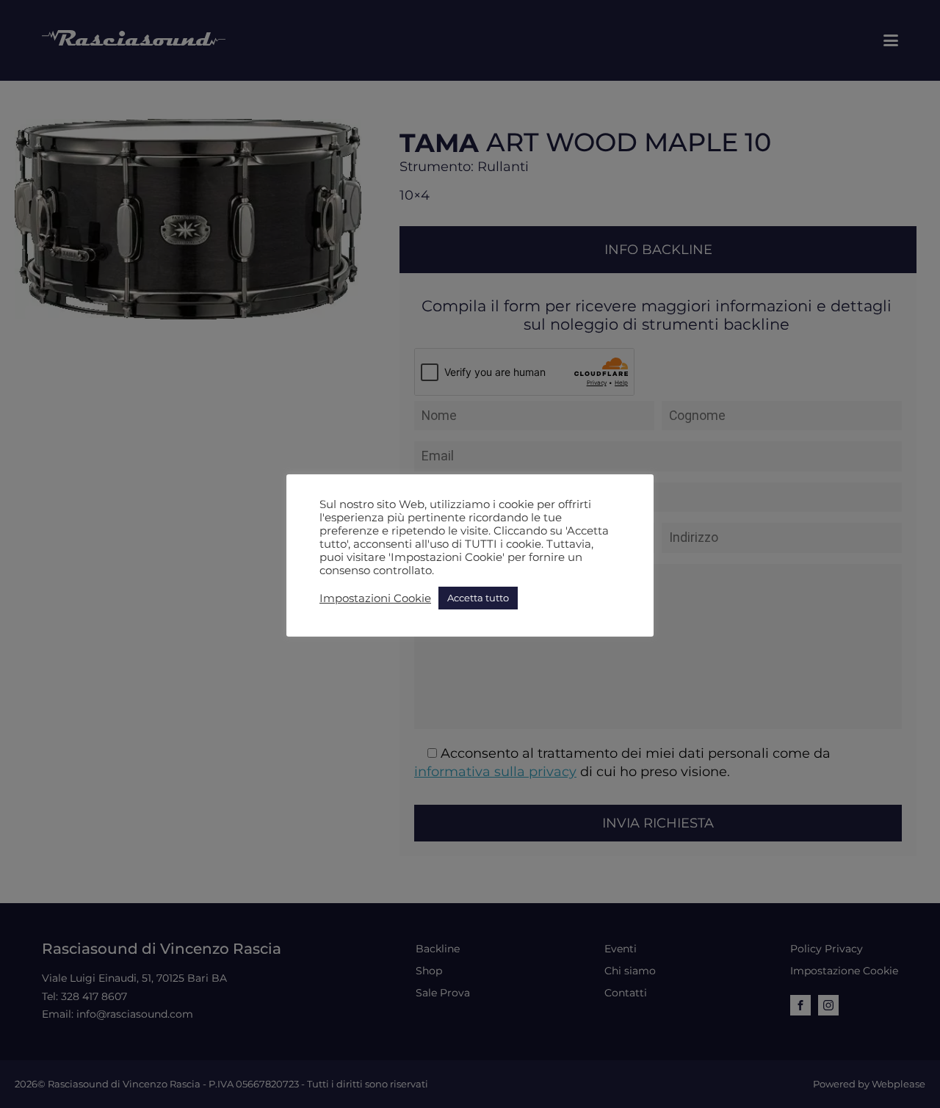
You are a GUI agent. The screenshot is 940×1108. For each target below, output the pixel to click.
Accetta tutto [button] (478, 598)
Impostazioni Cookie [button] (375, 598)
